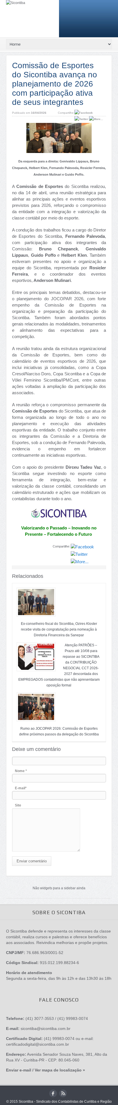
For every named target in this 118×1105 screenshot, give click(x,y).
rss (63, 1093)
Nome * (21, 771)
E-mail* (21, 788)
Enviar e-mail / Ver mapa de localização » (45, 1070)
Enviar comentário (32, 861)
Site (18, 805)
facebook (53, 1093)
